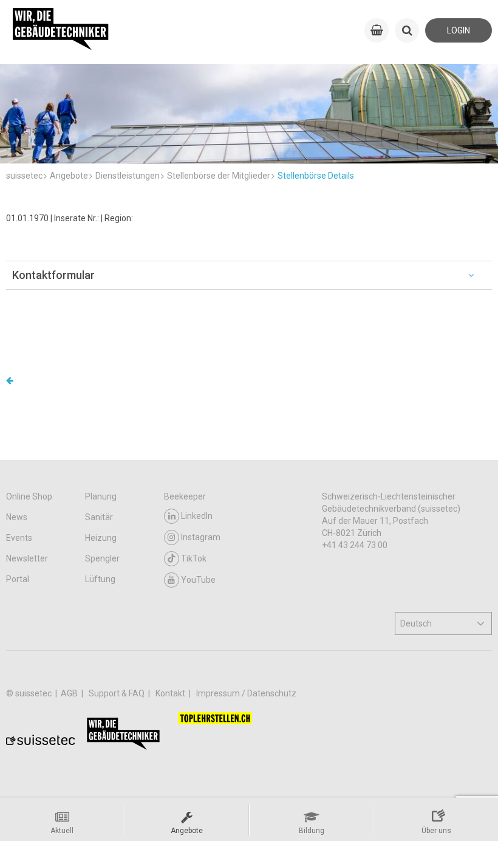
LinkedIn (197, 516)
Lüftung (100, 579)
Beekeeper (185, 496)
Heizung (101, 538)
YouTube (198, 580)
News (16, 517)
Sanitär (99, 517)
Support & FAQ (117, 693)
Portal (17, 579)
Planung (101, 496)
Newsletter (27, 558)
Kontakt (171, 693)
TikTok (193, 558)
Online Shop (29, 496)
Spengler (102, 558)
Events (19, 538)
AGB (70, 693)
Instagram (200, 537)
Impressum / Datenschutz (246, 693)
